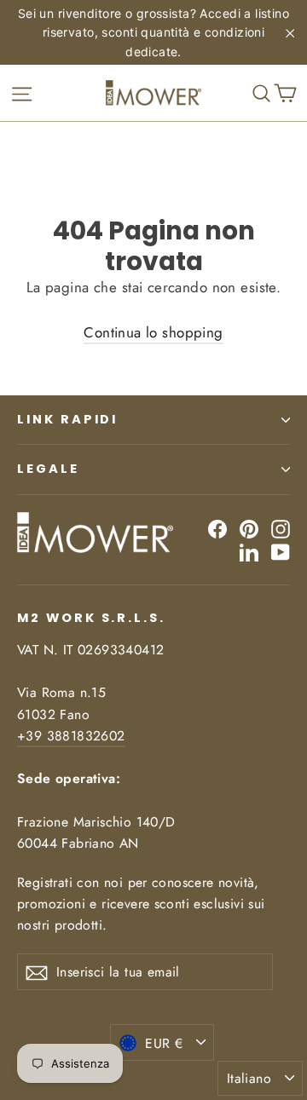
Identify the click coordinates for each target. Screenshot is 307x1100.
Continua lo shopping (153, 332)
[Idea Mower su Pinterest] (249, 527)
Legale (48, 468)
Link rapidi (67, 419)
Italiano (249, 1078)
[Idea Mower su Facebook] (217, 527)
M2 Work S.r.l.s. (91, 617)
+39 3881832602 (71, 736)
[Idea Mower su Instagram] (280, 527)
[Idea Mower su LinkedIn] (249, 551)
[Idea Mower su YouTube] (280, 551)
